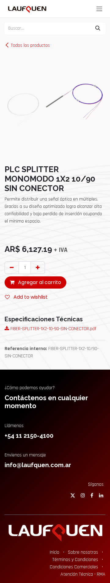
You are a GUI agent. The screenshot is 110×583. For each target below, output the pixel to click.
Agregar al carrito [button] (39, 282)
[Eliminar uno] (12, 267)
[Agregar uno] (38, 267)
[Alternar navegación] (99, 8)
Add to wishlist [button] (30, 297)
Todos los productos (30, 45)
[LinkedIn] (101, 495)
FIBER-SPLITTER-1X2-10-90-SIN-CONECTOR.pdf (52, 329)
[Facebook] (91, 495)
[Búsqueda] (97, 28)
